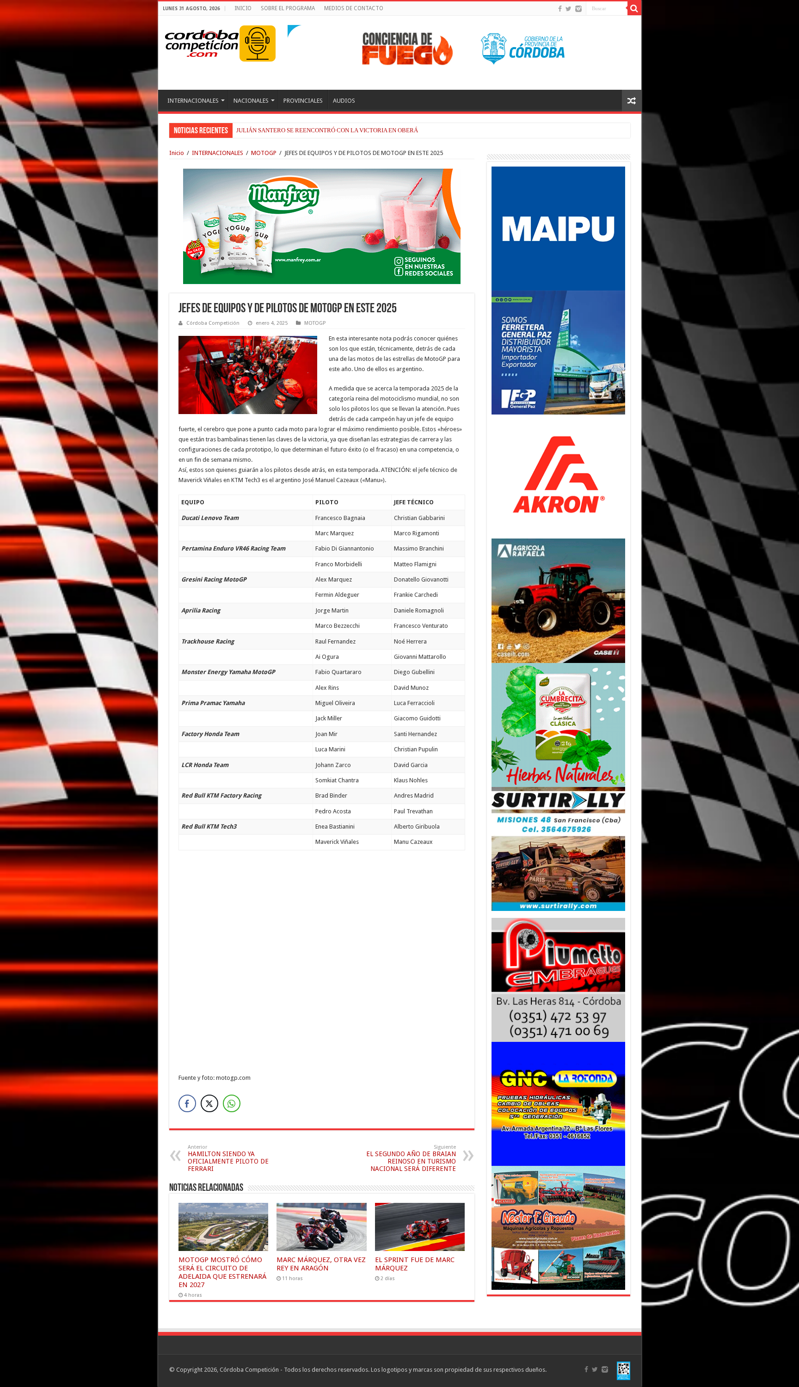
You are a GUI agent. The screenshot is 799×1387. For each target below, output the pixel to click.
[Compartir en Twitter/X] (209, 1103)
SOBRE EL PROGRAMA (288, 8)
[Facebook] (560, 8)
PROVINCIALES (303, 100)
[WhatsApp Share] (231, 1103)
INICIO (243, 8)
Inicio (176, 152)
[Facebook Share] (187, 1103)
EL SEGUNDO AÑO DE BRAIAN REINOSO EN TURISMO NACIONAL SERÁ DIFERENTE (411, 1158)
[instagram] (578, 8)
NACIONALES (251, 100)
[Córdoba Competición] (202, 42)
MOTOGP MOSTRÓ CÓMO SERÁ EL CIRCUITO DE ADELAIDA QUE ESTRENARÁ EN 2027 (222, 1272)
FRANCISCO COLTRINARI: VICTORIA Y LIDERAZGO (307, 130)
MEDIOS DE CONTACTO (353, 8)
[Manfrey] (322, 225)
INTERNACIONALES (193, 100)
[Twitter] (568, 8)
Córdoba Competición (213, 323)
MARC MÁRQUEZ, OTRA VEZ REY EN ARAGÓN (321, 1264)
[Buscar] (634, 8)
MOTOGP (264, 152)
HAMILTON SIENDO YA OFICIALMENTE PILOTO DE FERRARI (228, 1158)
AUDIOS (344, 100)
